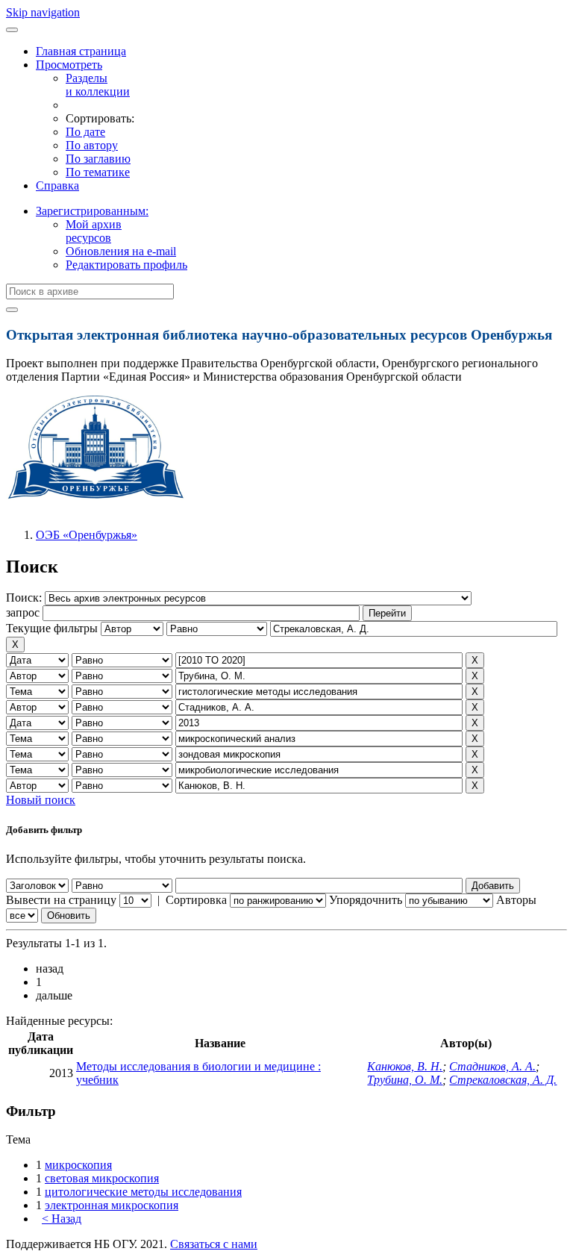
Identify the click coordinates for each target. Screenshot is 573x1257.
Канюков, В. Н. (404, 1066)
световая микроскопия (102, 1178)
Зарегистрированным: (92, 211)
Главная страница (81, 51)
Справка (57, 185)
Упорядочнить (365, 899)
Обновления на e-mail (121, 251)
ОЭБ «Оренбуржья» (86, 534)
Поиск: (25, 597)
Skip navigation (43, 12)
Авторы (516, 899)
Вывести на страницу (61, 899)
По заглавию (98, 158)
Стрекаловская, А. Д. (503, 1079)
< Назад (61, 1218)
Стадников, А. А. (492, 1066)
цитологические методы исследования (143, 1191)
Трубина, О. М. (404, 1079)
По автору (92, 145)
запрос (23, 612)
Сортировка (196, 899)
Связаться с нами (213, 1244)
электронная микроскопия (111, 1205)
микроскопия (78, 1164)
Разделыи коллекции (98, 85)
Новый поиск (40, 799)
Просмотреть (69, 64)
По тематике (98, 172)
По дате (85, 131)
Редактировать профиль (126, 264)
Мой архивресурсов (94, 231)
